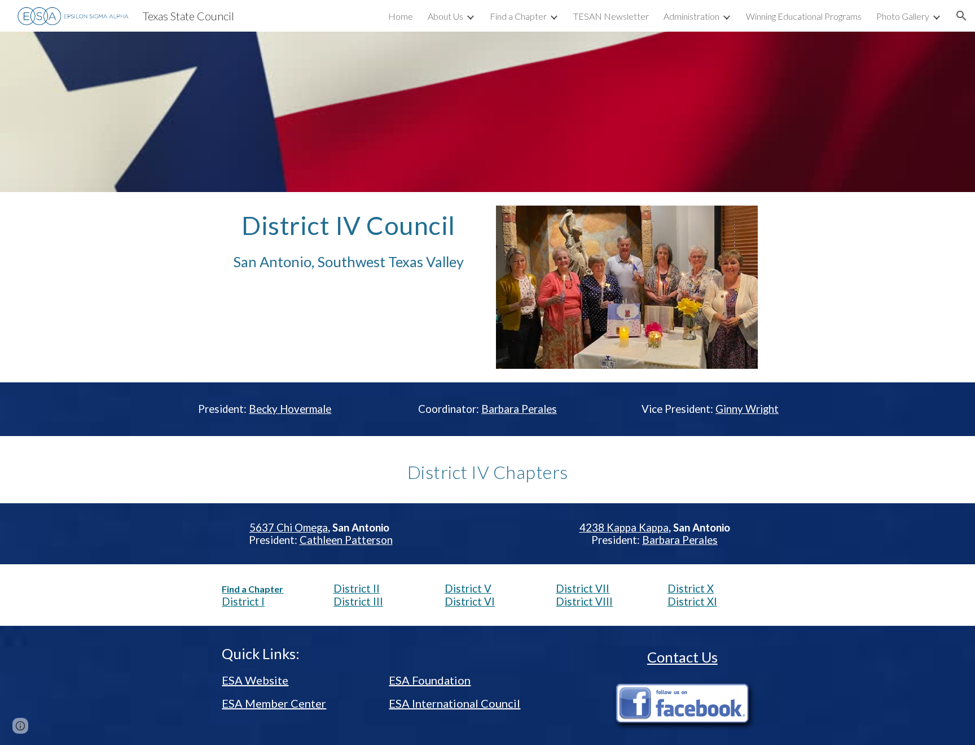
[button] (961, 15)
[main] (348, 241)
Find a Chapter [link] (518, 16)
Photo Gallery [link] (902, 16)
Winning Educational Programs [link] (804, 16)
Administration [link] (691, 16)
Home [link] (400, 16)
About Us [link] (445, 16)
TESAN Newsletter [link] (611, 16)
